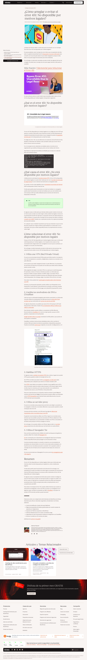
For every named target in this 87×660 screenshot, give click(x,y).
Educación (25, 614)
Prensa (75, 626)
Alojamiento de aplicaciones (43, 636)
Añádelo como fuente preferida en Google (52, 21)
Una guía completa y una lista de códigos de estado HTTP (43, 564)
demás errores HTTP (44, 178)
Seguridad (5, 616)
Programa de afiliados (45, 611)
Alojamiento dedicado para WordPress (10, 625)
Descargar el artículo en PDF (12, 60)
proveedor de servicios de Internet (53, 184)
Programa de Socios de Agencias (48, 617)
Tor (25, 437)
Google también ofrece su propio (32, 316)
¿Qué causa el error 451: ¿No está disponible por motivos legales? (12, 55)
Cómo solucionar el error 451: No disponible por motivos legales (12, 58)
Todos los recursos (65, 624)
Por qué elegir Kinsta (78, 619)
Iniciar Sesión (69, 2)
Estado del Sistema (8, 629)
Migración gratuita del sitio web (47, 609)
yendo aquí (37, 325)
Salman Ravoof (27, 21)
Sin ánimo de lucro (27, 627)
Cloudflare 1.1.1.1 (36, 312)
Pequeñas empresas (28, 617)
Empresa (25, 611)
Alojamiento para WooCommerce (27, 621)
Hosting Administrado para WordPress (10, 612)
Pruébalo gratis (78, 2)
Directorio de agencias (45, 620)
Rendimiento (6, 619)
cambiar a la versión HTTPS (39, 375)
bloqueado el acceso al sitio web (51, 54)
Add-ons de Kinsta (7, 622)
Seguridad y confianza (76, 622)
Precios (5, 609)
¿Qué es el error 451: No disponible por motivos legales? (11, 53)
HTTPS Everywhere (32, 396)
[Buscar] (63, 2)
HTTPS (27, 384)
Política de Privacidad (41, 644)
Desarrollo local (63, 549)
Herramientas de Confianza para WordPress (48, 623)
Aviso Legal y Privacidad (76, 630)
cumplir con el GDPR (29, 219)
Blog (61, 609)
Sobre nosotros (77, 609)
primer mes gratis (35, 519)
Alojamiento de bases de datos (60, 636)
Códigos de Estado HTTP (30, 8)
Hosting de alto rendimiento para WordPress (16, 564)
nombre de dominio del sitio (48, 301)
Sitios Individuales (27, 624)
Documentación (64, 617)
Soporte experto (44, 614)
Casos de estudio (64, 611)
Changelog (62, 614)
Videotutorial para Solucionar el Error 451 (43, 69)
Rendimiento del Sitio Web (66, 552)
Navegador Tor (42, 435)
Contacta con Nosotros (76, 615)
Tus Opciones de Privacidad (54, 644)
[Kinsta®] (7, 2)
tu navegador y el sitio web (49, 380)
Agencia (25, 609)
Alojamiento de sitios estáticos (74, 636)
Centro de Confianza (31, 644)
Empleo (75, 611)
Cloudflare (50, 490)
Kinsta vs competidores (64, 621)
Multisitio (25, 630)
